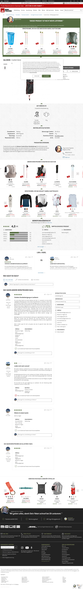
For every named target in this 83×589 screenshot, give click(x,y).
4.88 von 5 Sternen (72, 3)
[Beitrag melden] (32, 257)
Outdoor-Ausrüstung (10, 14)
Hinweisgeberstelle (66, 558)
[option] (30, 81)
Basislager (6, 1)
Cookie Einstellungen (46, 557)
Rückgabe (44, 553)
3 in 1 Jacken (24, 577)
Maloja (64, 579)
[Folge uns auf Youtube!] (28, 548)
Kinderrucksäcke (45, 580)
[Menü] (82, 584)
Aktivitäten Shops (4, 577)
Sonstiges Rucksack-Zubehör (36, 14)
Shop (2, 1)
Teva (63, 577)
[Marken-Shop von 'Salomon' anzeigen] (5, 64)
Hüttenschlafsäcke (45, 577)
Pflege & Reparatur (5, 581)
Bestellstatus (44, 548)
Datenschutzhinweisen (33, 72)
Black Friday (3, 582)
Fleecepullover (24, 582)
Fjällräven (64, 581)
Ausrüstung (29, 10)
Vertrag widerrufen (45, 561)
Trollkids (64, 582)
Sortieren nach (59, 299)
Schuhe (23, 10)
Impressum (64, 556)
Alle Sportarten (50, 10)
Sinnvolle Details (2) (46, 240)
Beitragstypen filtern (60, 293)
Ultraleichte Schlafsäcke (46, 579)
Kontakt (43, 551)
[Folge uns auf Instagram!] (23, 548)
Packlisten (3, 580)
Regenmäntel (24, 578)
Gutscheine (64, 553)
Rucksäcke (18, 14)
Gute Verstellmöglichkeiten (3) (49, 232)
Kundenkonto (65, 549)
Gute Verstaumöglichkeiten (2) (49, 238)
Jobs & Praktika (65, 548)
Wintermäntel (24, 580)
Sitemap (16, 584)
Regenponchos (24, 579)
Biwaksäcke (44, 581)
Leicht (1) (44, 242)
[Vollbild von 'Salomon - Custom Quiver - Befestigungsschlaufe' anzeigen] (12, 63)
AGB (42, 556)
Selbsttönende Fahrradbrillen (47, 582)
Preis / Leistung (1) (61, 326)
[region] (42, 69)
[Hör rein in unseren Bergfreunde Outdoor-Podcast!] (32, 548)
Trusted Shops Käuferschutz (63, 79)
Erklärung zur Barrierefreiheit (68, 559)
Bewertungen (60, 304)
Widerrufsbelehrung (46, 559)
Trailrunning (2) (65, 232)
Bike (39, 10)
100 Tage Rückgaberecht (49, 3)
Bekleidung (17, 10)
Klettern (35, 10)
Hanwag (64, 580)
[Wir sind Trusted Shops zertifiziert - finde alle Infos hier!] (65, 519)
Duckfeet (64, 578)
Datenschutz (47, 556)
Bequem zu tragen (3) (47, 234)
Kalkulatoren (3, 578)
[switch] (79, 587)
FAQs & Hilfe (44, 549)
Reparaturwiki (70, 563)
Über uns (64, 546)
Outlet (61, 10)
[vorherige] (5, 40)
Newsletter (64, 551)
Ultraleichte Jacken (25, 581)
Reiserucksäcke (45, 578)
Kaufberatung (4, 579)
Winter (43, 10)
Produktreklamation (46, 554)
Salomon (6, 60)
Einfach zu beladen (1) (47, 243)
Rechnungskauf (27, 3)
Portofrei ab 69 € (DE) (7, 3)
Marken (57, 10)
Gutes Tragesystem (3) (47, 236)
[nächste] (77, 40)
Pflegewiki (64, 563)
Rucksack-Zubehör (25, 14)
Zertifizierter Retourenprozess (65, 526)
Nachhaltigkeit (65, 561)
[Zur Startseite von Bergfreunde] (7, 10)
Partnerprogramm (66, 554)
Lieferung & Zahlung (46, 546)
